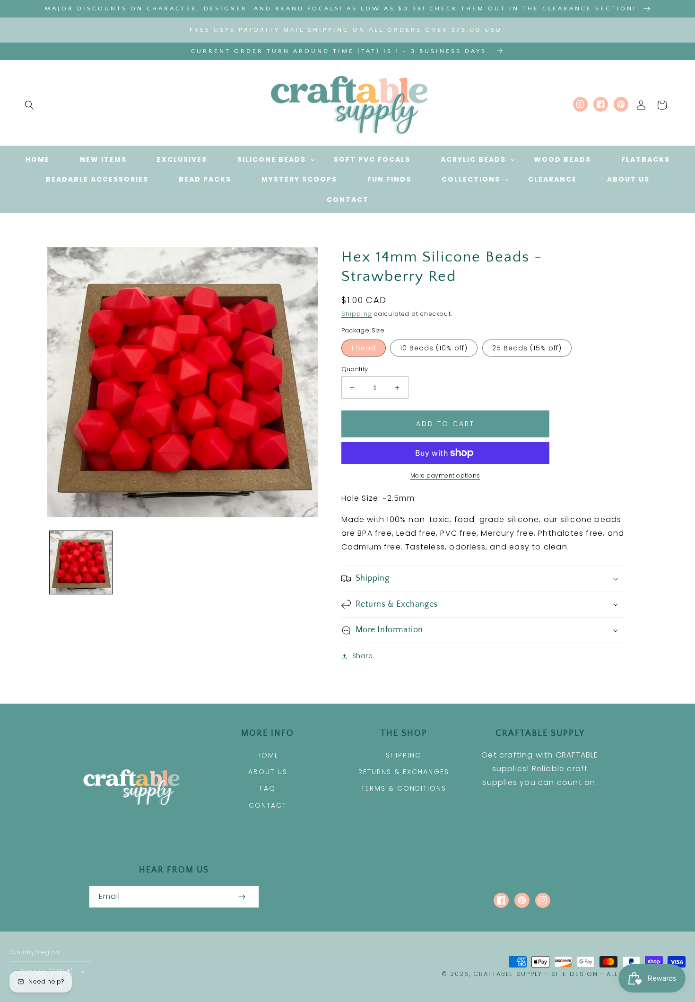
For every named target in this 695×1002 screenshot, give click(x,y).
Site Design (574, 973)
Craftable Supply (507, 973)
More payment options (445, 475)
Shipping (357, 314)
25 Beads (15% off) (527, 348)
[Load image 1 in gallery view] (81, 562)
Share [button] (362, 656)
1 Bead (363, 348)
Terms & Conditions (403, 788)
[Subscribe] (242, 897)
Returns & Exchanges (403, 771)
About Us (267, 771)
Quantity (354, 369)
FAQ (268, 788)
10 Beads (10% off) (434, 348)
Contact (268, 805)
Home (267, 755)
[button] (29, 105)
